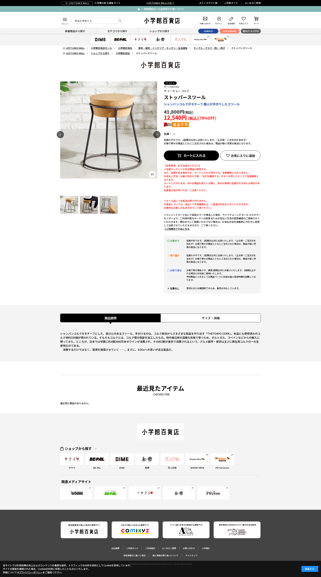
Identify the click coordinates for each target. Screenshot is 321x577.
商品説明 (110, 318)
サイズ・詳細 (211, 318)
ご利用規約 (150, 548)
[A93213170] (69, 205)
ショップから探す (78, 448)
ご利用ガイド (231, 3)
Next (260, 9)
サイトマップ (191, 555)
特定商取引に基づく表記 (135, 555)
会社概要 (115, 548)
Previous (60, 9)
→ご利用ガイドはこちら (177, 228)
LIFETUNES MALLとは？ (160, 3)
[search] (120, 21)
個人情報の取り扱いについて (165, 555)
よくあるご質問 (253, 3)
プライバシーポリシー (31, 572)
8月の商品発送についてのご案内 (248, 9)
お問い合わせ (189, 548)
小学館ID (206, 548)
